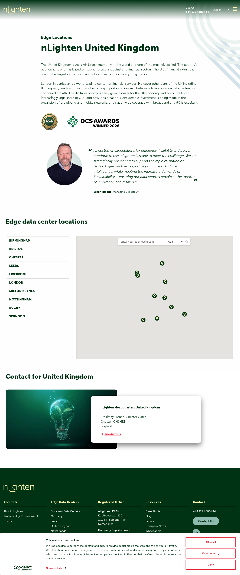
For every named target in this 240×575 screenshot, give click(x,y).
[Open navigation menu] (235, 9)
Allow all (210, 542)
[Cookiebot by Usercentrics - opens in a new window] (22, 568)
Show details (54, 568)
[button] (222, 10)
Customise (208, 553)
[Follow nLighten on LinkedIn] (196, 532)
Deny (210, 564)
